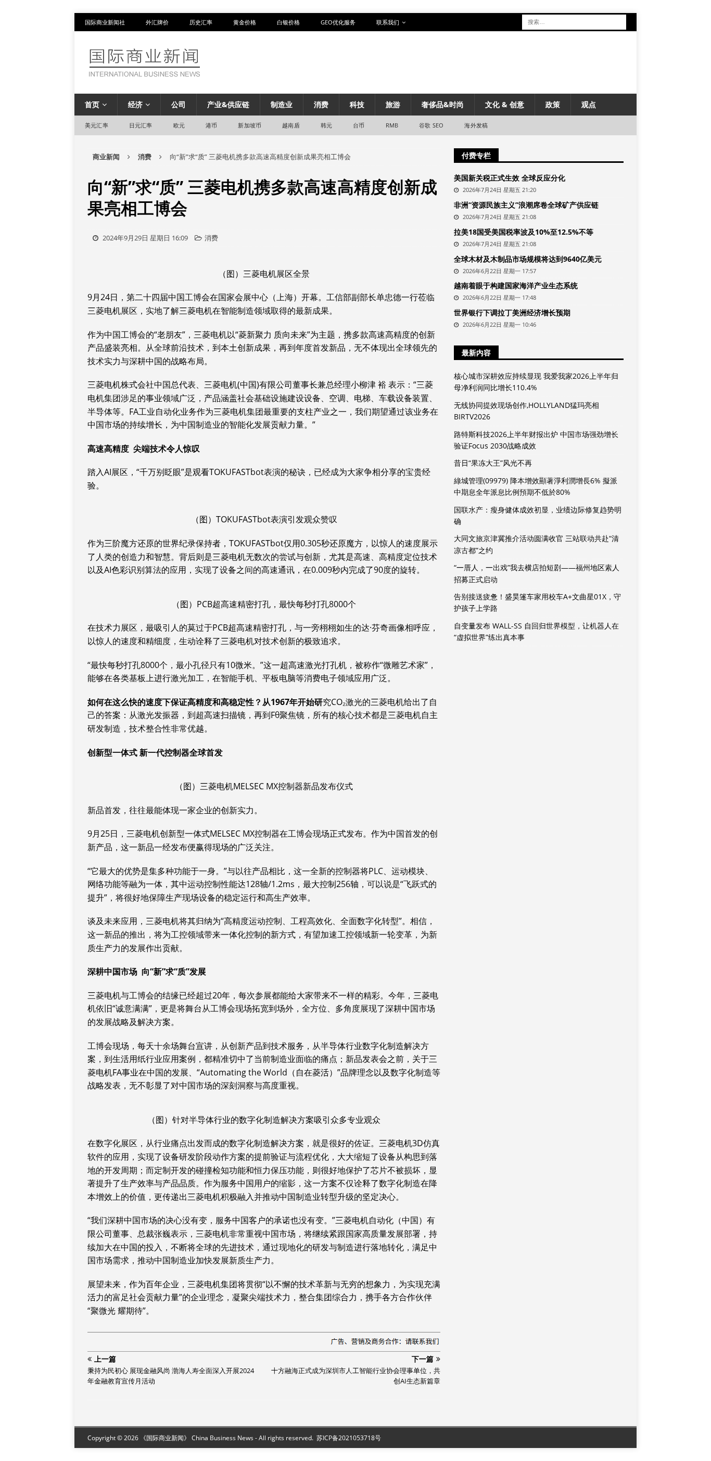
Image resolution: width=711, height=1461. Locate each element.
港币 (211, 125)
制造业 (282, 104)
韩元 (326, 125)
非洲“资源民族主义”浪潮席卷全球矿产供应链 (526, 205)
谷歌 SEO (431, 125)
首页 (92, 104)
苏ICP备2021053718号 (348, 1437)
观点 (588, 104)
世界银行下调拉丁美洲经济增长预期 (512, 312)
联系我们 (387, 22)
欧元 (179, 125)
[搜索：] (574, 21)
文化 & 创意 (504, 104)
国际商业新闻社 (105, 22)
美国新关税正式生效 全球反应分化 (509, 178)
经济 (135, 104)
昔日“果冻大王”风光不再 (493, 463)
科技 (357, 104)
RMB (392, 125)
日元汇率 (141, 125)
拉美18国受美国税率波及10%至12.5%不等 (523, 232)
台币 (358, 125)
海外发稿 (476, 125)
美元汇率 (96, 125)
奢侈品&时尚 (443, 104)
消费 (321, 104)
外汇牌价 (157, 22)
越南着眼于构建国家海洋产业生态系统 (516, 285)
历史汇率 (200, 22)
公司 (178, 104)
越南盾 (291, 125)
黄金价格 (244, 22)
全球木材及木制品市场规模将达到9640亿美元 (528, 259)
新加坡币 (249, 125)
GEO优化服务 (338, 22)
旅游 (393, 104)
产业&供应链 (228, 104)
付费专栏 (476, 155)
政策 (552, 104)
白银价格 (288, 22)
